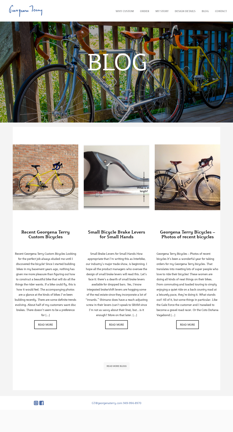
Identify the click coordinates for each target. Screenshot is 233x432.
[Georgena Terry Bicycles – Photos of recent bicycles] (187, 177)
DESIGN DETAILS (185, 11)
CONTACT (221, 11)
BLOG (205, 11)
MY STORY (162, 11)
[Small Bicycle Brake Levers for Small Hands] (116, 177)
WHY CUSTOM (125, 11)
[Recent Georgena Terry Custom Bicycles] (45, 177)
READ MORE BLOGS (117, 366)
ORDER (144, 11)
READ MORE (45, 324)
